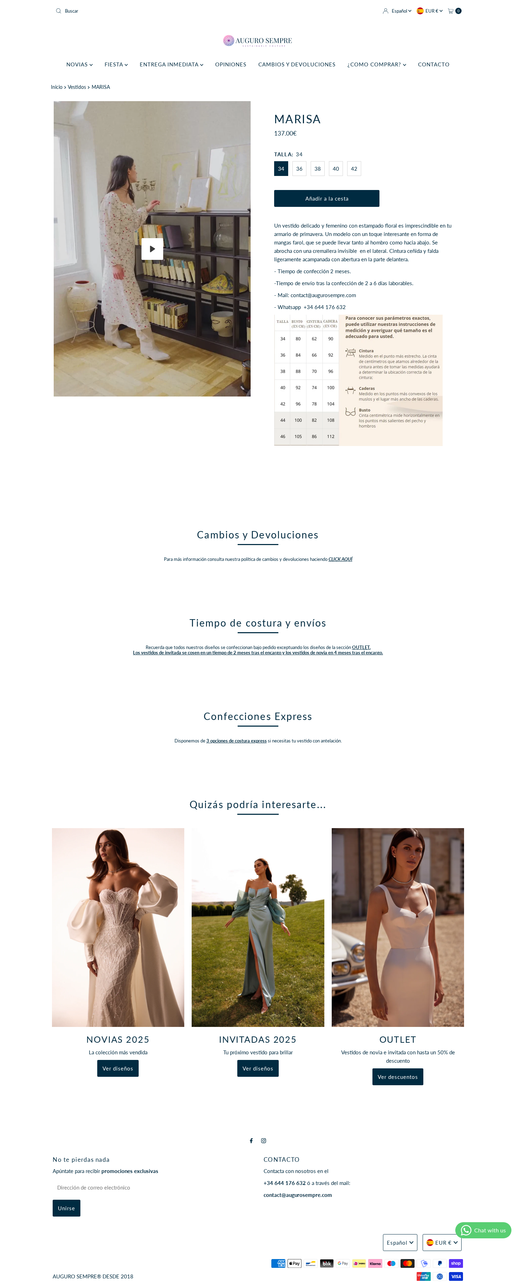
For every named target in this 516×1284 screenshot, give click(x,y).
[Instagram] (263, 1140)
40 (336, 168)
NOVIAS (78, 64)
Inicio (56, 87)
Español (400, 11)
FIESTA (115, 64)
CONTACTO (434, 64)
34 (281, 168)
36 (299, 168)
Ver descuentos (398, 1077)
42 (354, 168)
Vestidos (77, 87)
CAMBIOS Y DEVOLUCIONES (297, 64)
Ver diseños (117, 1068)
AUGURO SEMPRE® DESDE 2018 (93, 1276)
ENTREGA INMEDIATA (170, 64)
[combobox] (154, 11)
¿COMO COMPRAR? (375, 64)
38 (318, 168)
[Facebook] (251, 1140)
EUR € (432, 11)
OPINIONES (230, 64)
